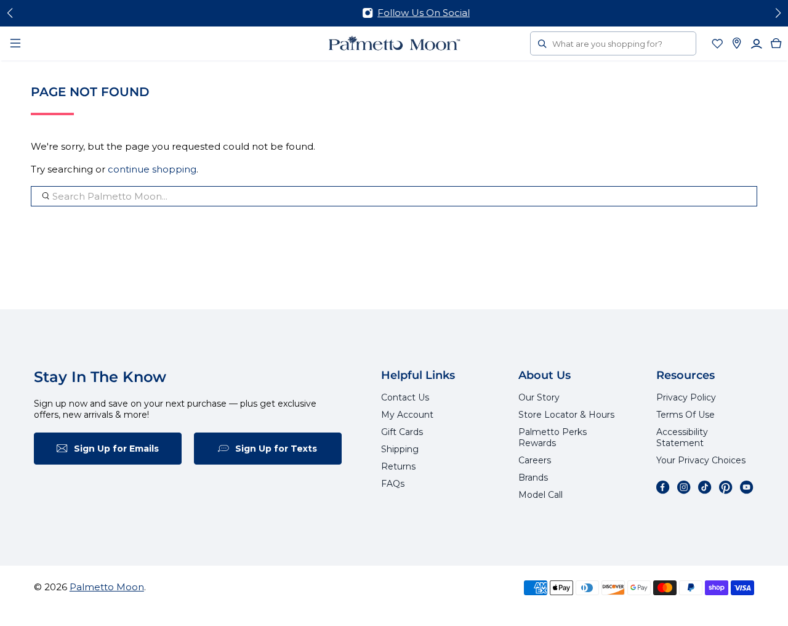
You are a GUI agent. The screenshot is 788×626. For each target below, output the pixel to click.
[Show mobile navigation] (15, 43)
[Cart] (776, 43)
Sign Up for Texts (276, 448)
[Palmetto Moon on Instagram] (684, 487)
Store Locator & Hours (566, 414)
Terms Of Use (685, 414)
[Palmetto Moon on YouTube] (747, 487)
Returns (398, 466)
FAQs (392, 483)
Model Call (540, 494)
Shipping (400, 449)
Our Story (539, 397)
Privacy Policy (686, 397)
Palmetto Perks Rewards (552, 437)
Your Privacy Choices (701, 460)
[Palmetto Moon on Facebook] (663, 487)
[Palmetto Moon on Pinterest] (726, 487)
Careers (534, 460)
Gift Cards (402, 431)
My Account (407, 414)
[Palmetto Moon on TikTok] (705, 487)
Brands (533, 477)
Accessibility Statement (682, 437)
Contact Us (405, 397)
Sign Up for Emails (116, 448)
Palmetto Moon (107, 587)
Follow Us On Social (399, 12)
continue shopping (152, 169)
